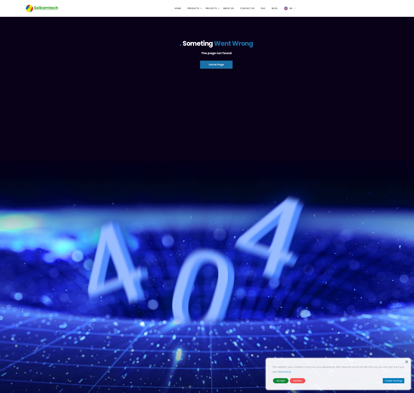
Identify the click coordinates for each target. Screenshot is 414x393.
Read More (284, 371)
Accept (281, 380)
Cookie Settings (393, 380)
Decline (297, 380)
